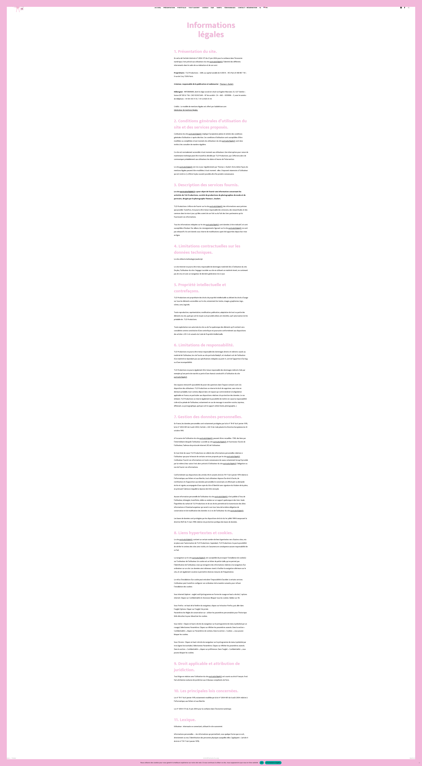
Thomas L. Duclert (226, 84)
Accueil (158, 7)
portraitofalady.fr (216, 61)
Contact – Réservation (247, 7)
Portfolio (181, 7)
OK (262, 762)
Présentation (169, 7)
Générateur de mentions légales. (186, 110)
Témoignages (229, 7)
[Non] (419, 763)
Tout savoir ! (194, 7)
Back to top (413, 758)
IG (260, 7)
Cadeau (205, 7)
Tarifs (219, 7)
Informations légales (273, 762)
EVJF (212, 7)
